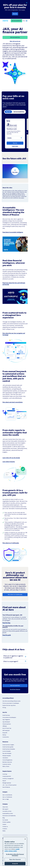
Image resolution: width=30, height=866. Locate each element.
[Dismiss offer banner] (26, 3)
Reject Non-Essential (15, 859)
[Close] (25, 839)
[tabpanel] (15, 132)
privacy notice (13, 851)
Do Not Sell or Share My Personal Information (15, 854)
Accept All (15, 863)
